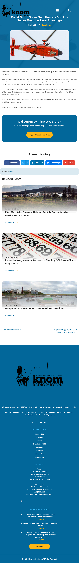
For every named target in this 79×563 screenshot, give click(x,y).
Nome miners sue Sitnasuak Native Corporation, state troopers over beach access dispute (41, 534)
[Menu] (57, 10)
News (11, 171)
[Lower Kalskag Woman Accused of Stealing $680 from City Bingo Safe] (39, 247)
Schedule (39, 437)
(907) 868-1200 (39, 492)
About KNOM (39, 434)
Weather (39, 447)
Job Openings (39, 454)
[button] (32, 422)
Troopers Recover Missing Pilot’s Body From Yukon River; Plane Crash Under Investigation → (65, 331)
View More (9, 222)
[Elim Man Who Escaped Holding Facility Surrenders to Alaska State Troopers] (39, 199)
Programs (39, 450)
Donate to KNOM (39, 444)
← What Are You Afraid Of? (11, 329)
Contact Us (39, 457)
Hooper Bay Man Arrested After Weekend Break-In (34, 308)
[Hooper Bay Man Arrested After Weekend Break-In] (39, 295)
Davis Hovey (46, 25)
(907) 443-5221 (39, 476)
